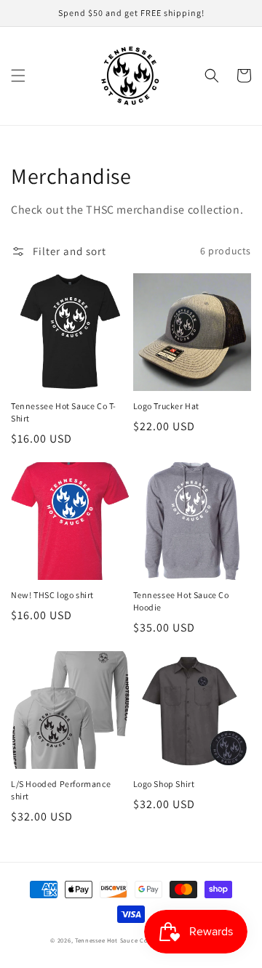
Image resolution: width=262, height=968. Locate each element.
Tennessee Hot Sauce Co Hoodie (181, 601)
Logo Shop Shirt (164, 783)
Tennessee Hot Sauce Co (111, 940)
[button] (18, 76)
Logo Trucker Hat (166, 405)
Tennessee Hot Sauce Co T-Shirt (63, 412)
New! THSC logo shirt (52, 594)
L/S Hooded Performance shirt (61, 790)
